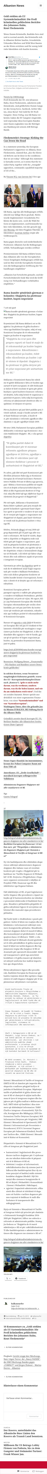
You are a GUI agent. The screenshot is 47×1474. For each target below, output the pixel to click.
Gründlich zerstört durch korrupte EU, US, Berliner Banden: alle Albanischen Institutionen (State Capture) (23, 721)
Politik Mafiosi (26, 1318)
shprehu (7, 436)
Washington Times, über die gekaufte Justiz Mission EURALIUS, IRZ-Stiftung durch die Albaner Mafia (23, 709)
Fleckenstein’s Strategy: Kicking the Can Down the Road (23, 139)
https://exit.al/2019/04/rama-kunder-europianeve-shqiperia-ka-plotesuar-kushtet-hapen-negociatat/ (23, 652)
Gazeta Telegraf (11, 796)
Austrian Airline (22, 233)
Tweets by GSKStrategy (14, 97)
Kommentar (34, 1416)
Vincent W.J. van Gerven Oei (19, 176)
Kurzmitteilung (11, 1316)
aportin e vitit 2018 (22, 622)
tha (27, 475)
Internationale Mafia (13, 1318)
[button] (12, 189)
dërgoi (22, 529)
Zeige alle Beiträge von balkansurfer (24, 1308)
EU (35, 1318)
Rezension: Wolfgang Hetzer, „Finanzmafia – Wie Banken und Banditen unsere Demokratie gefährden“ (23, 664)
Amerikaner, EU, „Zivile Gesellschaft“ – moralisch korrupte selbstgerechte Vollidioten (22, 775)
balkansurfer (36, 1316)
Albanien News (14, 5)
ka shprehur (27, 565)
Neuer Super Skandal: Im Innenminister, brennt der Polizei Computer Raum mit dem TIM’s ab (23, 763)
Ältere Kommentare (14, 1347)
